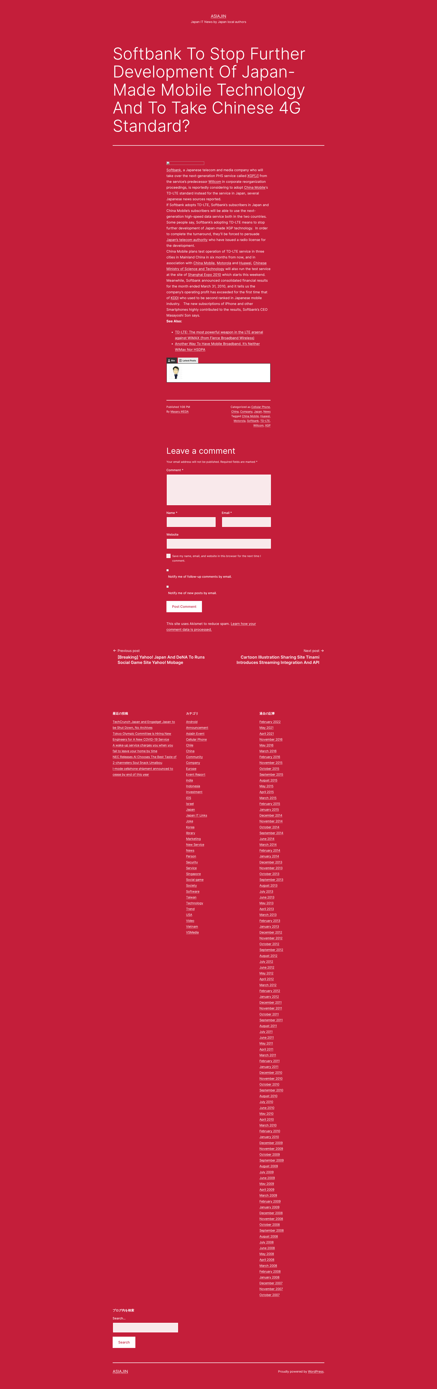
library (190, 833)
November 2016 (271, 739)
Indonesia (193, 786)
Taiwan (191, 897)
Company (246, 411)
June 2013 (266, 897)
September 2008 (271, 1230)
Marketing (193, 839)
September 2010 (271, 1090)
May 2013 (266, 903)
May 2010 (266, 1113)
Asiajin (218, 16)
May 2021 (266, 727)
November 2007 (271, 1289)
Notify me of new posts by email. (192, 593)
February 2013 (269, 920)
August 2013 (268, 885)
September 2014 (271, 833)
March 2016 (268, 751)
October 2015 (269, 768)
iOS (188, 798)
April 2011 (266, 1049)
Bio (173, 360)
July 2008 (266, 1242)
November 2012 (271, 938)
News (267, 411)
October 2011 (269, 1014)
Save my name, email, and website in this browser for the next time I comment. (216, 558)
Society (191, 885)
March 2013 (268, 914)
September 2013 (271, 879)
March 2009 (268, 1195)
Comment (174, 470)
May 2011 (266, 1043)
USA (189, 914)
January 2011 (268, 1067)
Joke (189, 821)
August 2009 (268, 1166)
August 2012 (268, 956)
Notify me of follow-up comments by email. (200, 576)
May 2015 (266, 786)
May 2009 (266, 1183)
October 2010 (269, 1084)
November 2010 (271, 1078)
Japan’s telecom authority (187, 240)
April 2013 (266, 909)
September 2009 (271, 1160)
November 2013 (271, 868)
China (235, 411)
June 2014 (266, 839)
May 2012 (266, 973)
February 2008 (270, 1271)
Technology (194, 903)
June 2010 (266, 1108)
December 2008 (271, 1213)
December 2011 (270, 1002)
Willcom (214, 182)
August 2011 (268, 1026)
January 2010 (269, 1137)
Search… (119, 1318)
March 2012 (268, 985)
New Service (195, 844)
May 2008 (266, 1254)
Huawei (245, 263)
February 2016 (269, 757)
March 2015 (268, 798)
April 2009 (266, 1189)
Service (191, 868)
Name (171, 513)
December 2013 (270, 862)
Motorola (224, 263)
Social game (194, 879)
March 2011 (267, 1055)
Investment (194, 792)
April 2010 (266, 1119)
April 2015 (266, 792)
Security (192, 862)
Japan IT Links (196, 815)
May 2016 (266, 745)
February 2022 (270, 722)
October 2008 (269, 1224)
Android (192, 722)
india (189, 780)
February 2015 (269, 803)
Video (190, 920)
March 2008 (268, 1265)
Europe (191, 768)
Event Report (195, 774)
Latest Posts (189, 360)
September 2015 (271, 774)
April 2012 (266, 979)
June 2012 (266, 967)
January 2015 (269, 809)
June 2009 (267, 1178)
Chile (189, 745)
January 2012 (269, 996)
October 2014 (269, 827)
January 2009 (269, 1207)
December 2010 (270, 1072)
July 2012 (266, 961)
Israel (190, 803)
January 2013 (269, 926)
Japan (258, 411)
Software (192, 891)
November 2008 (271, 1219)
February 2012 (269, 991)
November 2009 (271, 1148)
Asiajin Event (195, 733)
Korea (190, 827)
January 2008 (269, 1277)
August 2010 (268, 1096)
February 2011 (269, 1061)
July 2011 (266, 1031)
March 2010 (268, 1125)
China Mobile (254, 187)
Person (191, 856)
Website (172, 534)
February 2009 (270, 1201)
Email (227, 513)
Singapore (193, 874)
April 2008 (266, 1259)
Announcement (197, 727)
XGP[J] (253, 176)
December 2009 (271, 1143)
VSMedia (192, 932)
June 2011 (266, 1037)
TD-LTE (265, 420)
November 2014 (271, 821)
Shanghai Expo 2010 (204, 275)
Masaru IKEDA (180, 411)
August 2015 (268, 780)
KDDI (175, 298)
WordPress (315, 1371)
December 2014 (270, 815)
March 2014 (268, 844)
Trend (190, 909)
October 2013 (269, 874)
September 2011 (271, 1020)
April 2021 (266, 733)
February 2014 (269, 850)
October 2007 (269, 1295)
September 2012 (271, 950)
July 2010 (266, 1102)
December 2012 (270, 932)
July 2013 (266, 891)
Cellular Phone (260, 407)
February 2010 (269, 1131)
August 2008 (268, 1236)
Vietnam (192, 926)
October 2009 (269, 1154)
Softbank (173, 170)
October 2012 (269, 944)
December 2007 (271, 1283)
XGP (268, 425)
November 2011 (270, 1008)
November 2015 (271, 762)
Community (194, 757)
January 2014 (269, 856)
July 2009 (266, 1172)
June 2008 (267, 1248)
